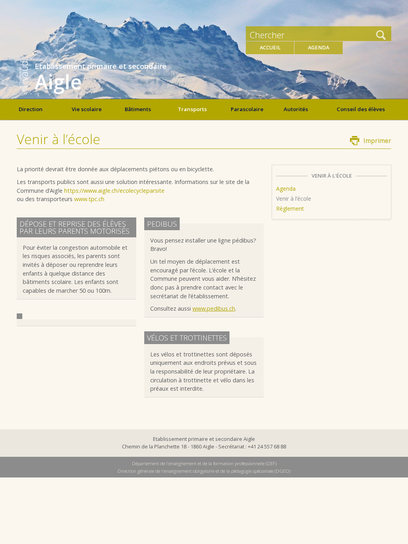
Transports (192, 109)
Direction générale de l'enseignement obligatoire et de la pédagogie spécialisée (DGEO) (204, 471)
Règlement (290, 208)
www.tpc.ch (89, 199)
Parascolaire (247, 109)
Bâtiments (138, 109)
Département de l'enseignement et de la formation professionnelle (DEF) (204, 463)
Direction (31, 109)
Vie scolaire (87, 109)
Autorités (296, 109)
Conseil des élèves (361, 109)
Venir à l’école (293, 198)
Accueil (270, 47)
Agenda (318, 47)
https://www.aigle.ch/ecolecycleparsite (114, 190)
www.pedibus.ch (213, 308)
